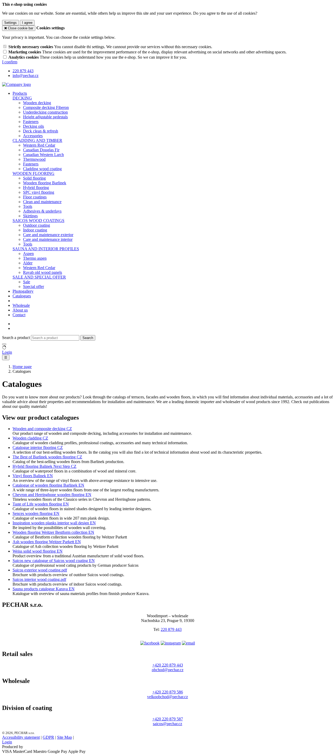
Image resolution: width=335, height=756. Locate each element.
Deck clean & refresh (40, 131)
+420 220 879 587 (167, 719)
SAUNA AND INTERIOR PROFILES (46, 249)
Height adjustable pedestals (45, 117)
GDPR (48, 737)
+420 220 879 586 (167, 692)
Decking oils (33, 126)
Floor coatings (35, 197)
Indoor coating (35, 230)
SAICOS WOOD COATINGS (38, 220)
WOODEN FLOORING (33, 173)
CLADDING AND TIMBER (37, 140)
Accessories (33, 136)
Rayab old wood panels (42, 272)
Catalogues (22, 296)
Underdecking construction (45, 112)
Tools (27, 206)
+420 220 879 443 (167, 665)
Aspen (28, 253)
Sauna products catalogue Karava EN (44, 589)
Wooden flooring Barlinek (44, 183)
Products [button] (20, 93)
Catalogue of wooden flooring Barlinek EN (48, 485)
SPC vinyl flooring (38, 192)
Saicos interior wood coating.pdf (39, 579)
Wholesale (21, 305)
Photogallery (23, 291)
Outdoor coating (36, 225)
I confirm (9, 62)
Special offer (33, 286)
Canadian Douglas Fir (41, 150)
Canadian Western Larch (43, 154)
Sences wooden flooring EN (36, 513)
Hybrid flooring (36, 187)
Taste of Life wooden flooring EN (41, 504)
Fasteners (30, 121)
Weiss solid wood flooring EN (38, 551)
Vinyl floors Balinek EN (33, 476)
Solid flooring (34, 178)
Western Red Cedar (39, 145)
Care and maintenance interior (47, 239)
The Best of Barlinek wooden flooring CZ (47, 457)
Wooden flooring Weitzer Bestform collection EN (53, 532)
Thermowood (34, 159)
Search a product (16, 337)
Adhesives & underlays (42, 211)
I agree (27, 23)
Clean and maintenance (42, 201)
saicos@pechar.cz (167, 723)
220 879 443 (171, 629)
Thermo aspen (35, 258)
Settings (10, 23)
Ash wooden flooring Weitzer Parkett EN (47, 542)
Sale (26, 282)
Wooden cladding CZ (30, 438)
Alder (27, 263)
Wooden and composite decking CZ (42, 428)
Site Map (64, 737)
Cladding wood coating (42, 168)
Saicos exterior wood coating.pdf (40, 570)
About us (20, 310)
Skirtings (30, 216)
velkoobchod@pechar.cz (167, 696)
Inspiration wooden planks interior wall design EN (54, 523)
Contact (19, 315)
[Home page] (16, 84)
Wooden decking (37, 103)
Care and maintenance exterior (48, 234)
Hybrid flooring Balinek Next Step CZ (44, 466)
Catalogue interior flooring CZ (38, 447)
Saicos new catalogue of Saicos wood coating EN (54, 560)
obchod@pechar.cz (167, 670)
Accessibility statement (21, 737)
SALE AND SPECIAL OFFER (39, 277)
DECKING (22, 98)
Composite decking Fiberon (46, 107)
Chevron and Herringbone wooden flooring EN (52, 494)
